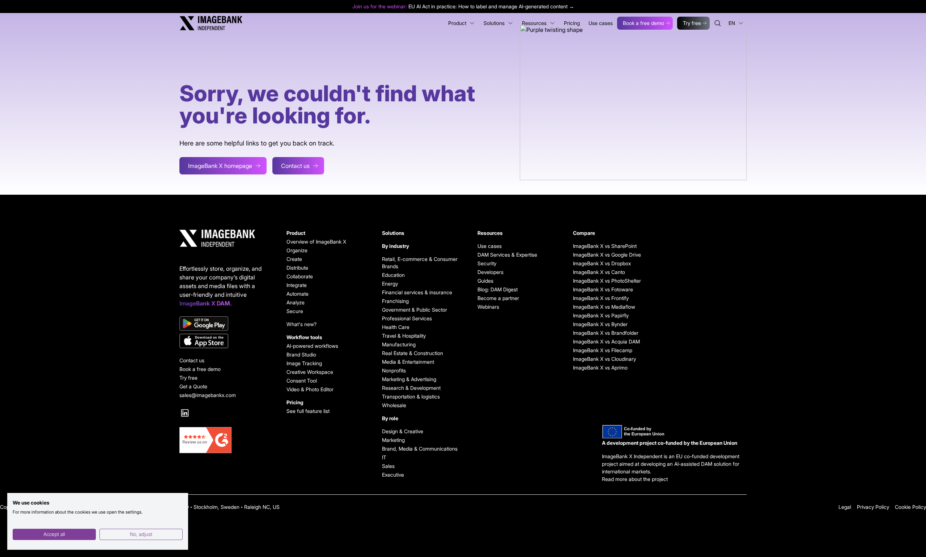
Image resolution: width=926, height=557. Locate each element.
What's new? (301, 324)
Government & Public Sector (414, 310)
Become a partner (498, 298)
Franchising (395, 301)
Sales (388, 466)
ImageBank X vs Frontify (601, 298)
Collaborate (299, 276)
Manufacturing (399, 344)
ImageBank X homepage (220, 165)
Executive (393, 475)
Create (294, 259)
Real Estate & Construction (412, 353)
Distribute (297, 268)
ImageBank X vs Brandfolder (605, 333)
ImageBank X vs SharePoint (605, 246)
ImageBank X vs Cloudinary (604, 359)
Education (393, 275)
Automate (297, 294)
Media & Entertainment (408, 362)
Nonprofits (394, 370)
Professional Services (407, 318)
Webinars (488, 307)
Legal (844, 507)
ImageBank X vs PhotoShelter (607, 281)
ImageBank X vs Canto (599, 272)
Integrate (296, 285)
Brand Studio (301, 354)
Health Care (395, 327)
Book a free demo (643, 23)
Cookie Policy (910, 507)
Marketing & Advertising (409, 379)
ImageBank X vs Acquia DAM (606, 341)
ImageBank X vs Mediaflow (604, 307)
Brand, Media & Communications (420, 449)
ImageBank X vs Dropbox (602, 263)
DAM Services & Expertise (507, 255)
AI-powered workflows (312, 346)
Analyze (295, 302)
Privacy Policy (873, 507)
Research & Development (411, 388)
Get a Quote (193, 386)
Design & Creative (402, 431)
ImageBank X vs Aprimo (600, 367)
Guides (485, 281)
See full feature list (308, 411)
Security (486, 263)
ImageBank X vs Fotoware (603, 289)
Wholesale (394, 405)
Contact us (295, 165)
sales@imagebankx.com (207, 395)
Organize (296, 250)
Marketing (393, 440)
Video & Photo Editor (310, 389)
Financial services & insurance (417, 292)
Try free (692, 23)
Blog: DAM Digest (497, 289)
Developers (490, 272)
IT (384, 457)
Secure (294, 311)
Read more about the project (635, 479)
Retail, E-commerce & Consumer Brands (420, 262)
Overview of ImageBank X (316, 242)
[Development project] (674, 432)
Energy (390, 283)
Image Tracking (304, 363)
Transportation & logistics (411, 396)
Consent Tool (301, 380)
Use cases (489, 246)
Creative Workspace (309, 372)
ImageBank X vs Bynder (600, 324)
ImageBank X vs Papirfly (601, 315)
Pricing (294, 402)
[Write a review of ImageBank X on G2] (224, 440)
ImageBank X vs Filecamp (602, 350)
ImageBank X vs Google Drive (607, 255)
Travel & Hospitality (404, 336)
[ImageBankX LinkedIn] (184, 413)
